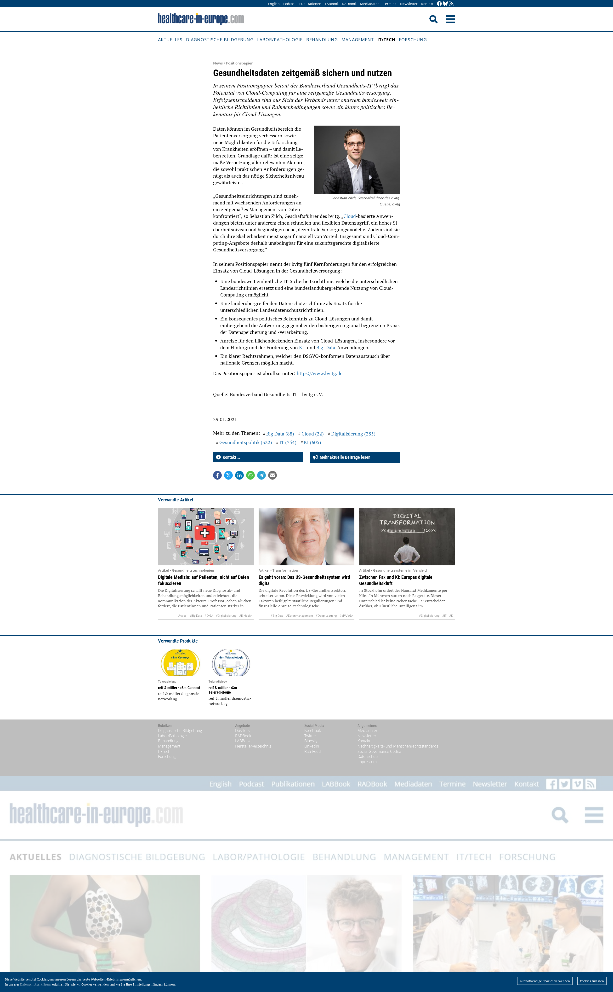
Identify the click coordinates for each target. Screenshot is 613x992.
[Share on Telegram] (261, 475)
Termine (390, 3)
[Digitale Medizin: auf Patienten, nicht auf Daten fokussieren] (206, 536)
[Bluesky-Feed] (445, 4)
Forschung (413, 39)
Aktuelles (170, 39)
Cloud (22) (312, 433)
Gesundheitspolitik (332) (245, 442)
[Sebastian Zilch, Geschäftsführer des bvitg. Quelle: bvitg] (357, 161)
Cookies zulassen (592, 981)
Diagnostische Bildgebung (220, 39)
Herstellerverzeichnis (253, 746)
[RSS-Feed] (451, 4)
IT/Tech (386, 39)
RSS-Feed (312, 751)
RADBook (349, 3)
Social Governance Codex (379, 751)
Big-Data (325, 347)
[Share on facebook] (217, 475)
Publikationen (310, 3)
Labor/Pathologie (280, 39)
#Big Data (195, 616)
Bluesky (310, 740)
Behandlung (322, 39)
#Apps (182, 616)
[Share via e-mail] (272, 475)
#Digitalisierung (226, 616)
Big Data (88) (280, 433)
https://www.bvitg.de (319, 373)
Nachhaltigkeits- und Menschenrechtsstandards (398, 746)
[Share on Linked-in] (239, 475)
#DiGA (209, 616)
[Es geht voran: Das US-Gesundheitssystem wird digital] (306, 536)
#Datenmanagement (299, 616)
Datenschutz (368, 756)
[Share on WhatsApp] (250, 475)
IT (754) (287, 442)
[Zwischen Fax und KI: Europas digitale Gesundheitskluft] (407, 536)
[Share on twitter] (228, 475)
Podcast (289, 3)
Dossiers (242, 730)
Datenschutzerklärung (35, 984)
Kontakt (427, 3)
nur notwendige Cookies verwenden (545, 981)
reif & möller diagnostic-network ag (179, 696)
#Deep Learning (326, 616)
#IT (444, 616)
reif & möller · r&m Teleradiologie (223, 690)
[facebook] (439, 4)
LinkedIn (311, 746)
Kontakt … (230, 457)
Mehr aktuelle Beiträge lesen (344, 457)
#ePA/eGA (346, 616)
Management (357, 39)
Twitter (310, 735)
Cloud (349, 216)
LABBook (332, 3)
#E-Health (245, 616)
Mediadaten (370, 3)
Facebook (312, 730)
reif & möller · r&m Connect (179, 687)
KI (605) (312, 442)
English (274, 3)
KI (301, 347)
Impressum (367, 761)
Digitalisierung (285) (353, 433)
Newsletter (409, 3)
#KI (451, 616)
